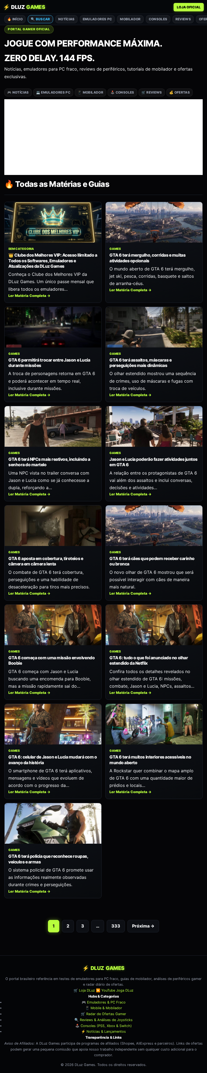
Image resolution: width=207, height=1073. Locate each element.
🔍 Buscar (40, 19)
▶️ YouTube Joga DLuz (114, 990)
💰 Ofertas (179, 92)
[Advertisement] (103, 137)
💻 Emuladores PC (53, 92)
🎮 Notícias (18, 92)
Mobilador (130, 19)
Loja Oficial (189, 7)
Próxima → (143, 926)
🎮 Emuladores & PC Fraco (104, 1002)
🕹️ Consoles (122, 92)
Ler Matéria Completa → (29, 296)
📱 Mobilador (90, 92)
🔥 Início (15, 19)
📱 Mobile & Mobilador (103, 1008)
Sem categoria (21, 249)
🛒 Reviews (152, 92)
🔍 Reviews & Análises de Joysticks (103, 1020)
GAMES (115, 249)
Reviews (183, 19)
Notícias (66, 19)
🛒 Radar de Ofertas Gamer (103, 1014)
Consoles (158, 19)
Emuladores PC (97, 19)
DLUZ (24, 7)
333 (115, 926)
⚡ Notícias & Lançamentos (103, 1031)
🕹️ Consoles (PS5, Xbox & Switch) (103, 1026)
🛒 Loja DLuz (84, 990)
